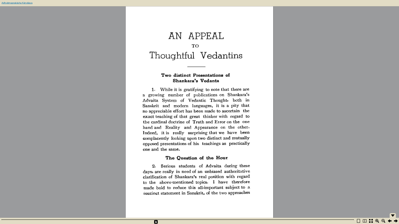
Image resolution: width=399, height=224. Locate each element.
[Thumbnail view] (371, 221)
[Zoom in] (377, 221)
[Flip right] (396, 221)
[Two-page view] (365, 221)
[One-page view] (358, 221)
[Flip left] (390, 221)
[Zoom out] (383, 221)
